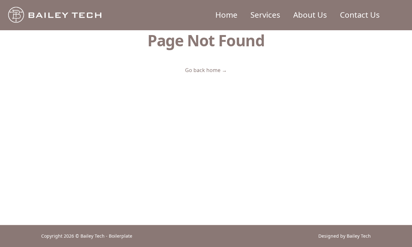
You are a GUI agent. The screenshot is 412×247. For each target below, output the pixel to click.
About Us (310, 15)
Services (265, 15)
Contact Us (360, 15)
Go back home (206, 70)
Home (226, 15)
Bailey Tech (359, 236)
